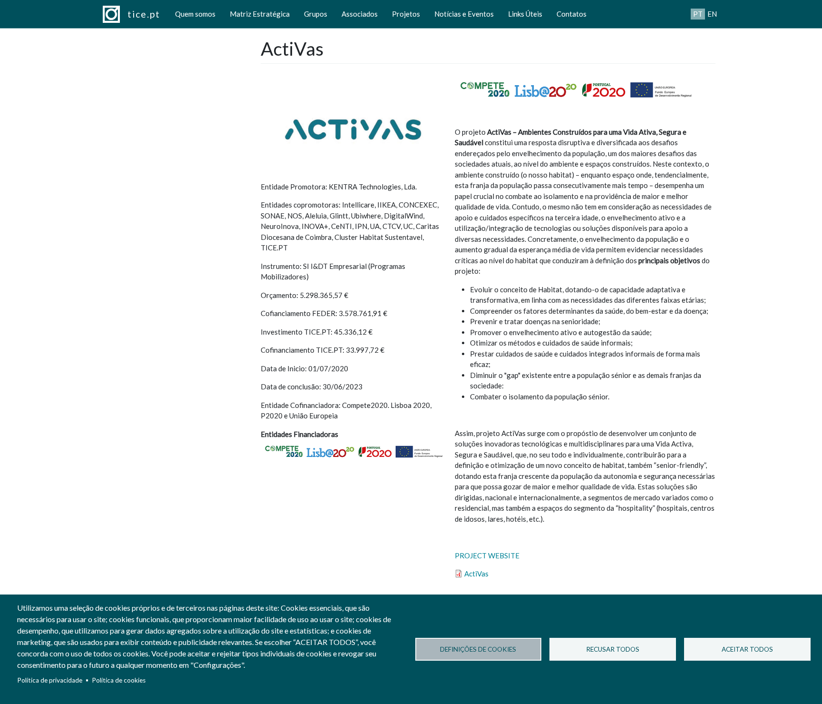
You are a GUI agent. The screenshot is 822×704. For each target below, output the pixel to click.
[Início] (115, 14)
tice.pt (143, 14)
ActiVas (476, 573)
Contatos (572, 14)
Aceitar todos (747, 649)
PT (698, 14)
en (712, 14)
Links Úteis (525, 14)
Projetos (406, 14)
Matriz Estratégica (260, 14)
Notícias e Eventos (464, 14)
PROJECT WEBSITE (487, 555)
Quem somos (195, 14)
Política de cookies (119, 680)
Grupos (315, 14)
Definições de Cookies (478, 649)
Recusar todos (612, 649)
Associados (360, 14)
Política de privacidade (49, 680)
